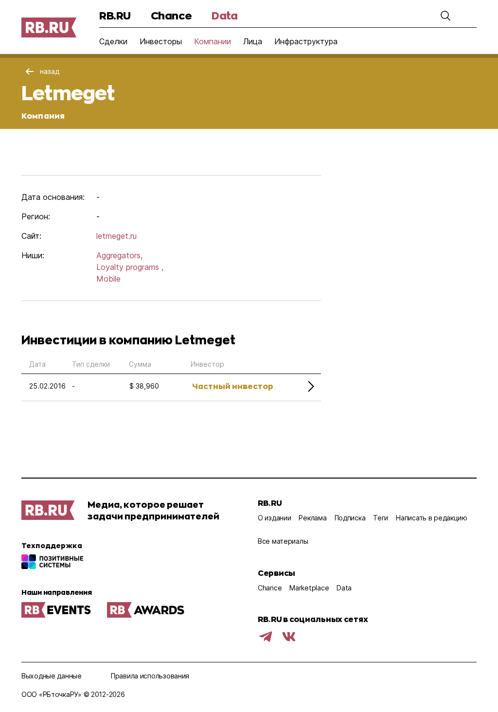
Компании (212, 41)
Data (224, 15)
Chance (171, 15)
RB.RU (115, 15)
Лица (252, 41)
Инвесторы (161, 41)
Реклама (312, 518)
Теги (380, 518)
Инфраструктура (306, 41)
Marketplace (309, 588)
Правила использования (150, 676)
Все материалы (283, 541)
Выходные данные (51, 676)
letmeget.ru (116, 236)
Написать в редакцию (431, 518)
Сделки (113, 41)
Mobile (108, 279)
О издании (274, 518)
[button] (445, 15)
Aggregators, (119, 255)
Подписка (350, 518)
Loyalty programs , (129, 267)
